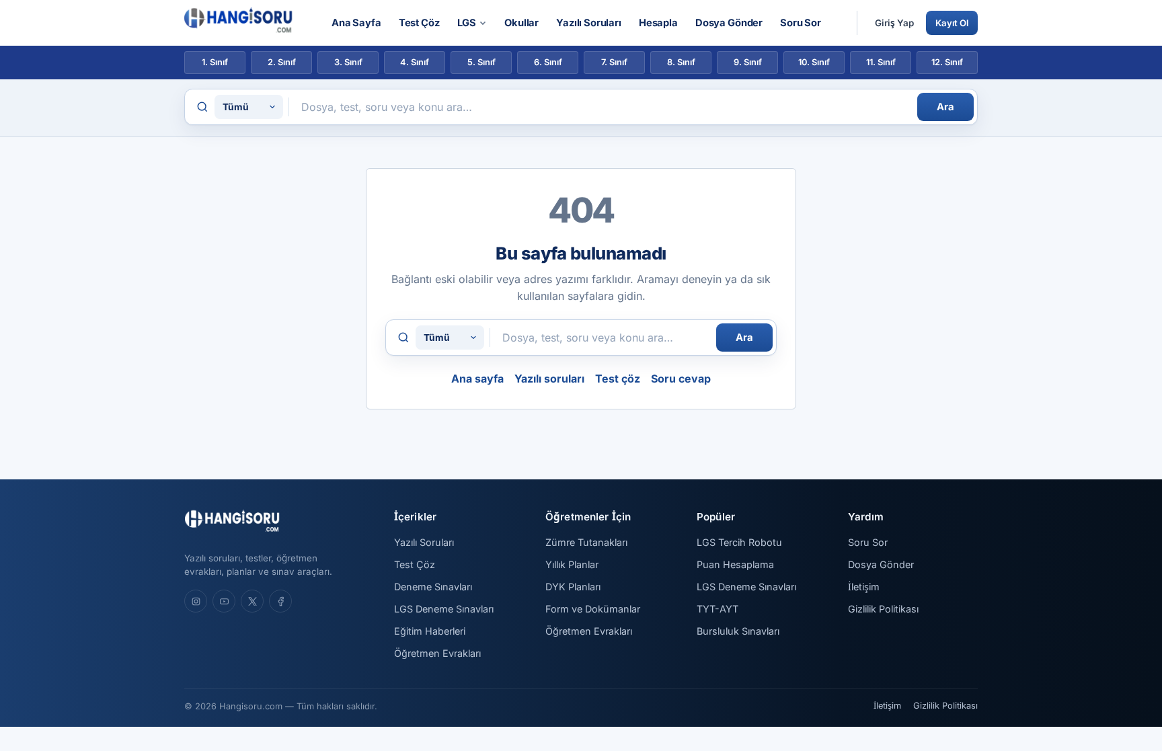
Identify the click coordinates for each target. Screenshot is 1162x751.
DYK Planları (573, 586)
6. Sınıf (548, 62)
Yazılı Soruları (588, 23)
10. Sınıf (814, 62)
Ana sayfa (477, 378)
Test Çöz (419, 23)
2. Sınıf (282, 62)
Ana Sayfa (356, 23)
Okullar (521, 23)
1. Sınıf (215, 62)
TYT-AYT (717, 609)
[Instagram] (195, 601)
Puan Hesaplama (735, 564)
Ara (945, 107)
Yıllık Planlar (571, 564)
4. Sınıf (414, 62)
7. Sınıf (614, 62)
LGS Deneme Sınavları (444, 609)
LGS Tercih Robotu (739, 542)
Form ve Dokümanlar (592, 609)
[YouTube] (223, 601)
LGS (467, 23)
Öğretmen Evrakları (437, 653)
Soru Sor (800, 23)
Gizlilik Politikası (883, 609)
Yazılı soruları (549, 378)
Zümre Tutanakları (586, 542)
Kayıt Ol (951, 22)
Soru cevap (681, 378)
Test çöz (617, 378)
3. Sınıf (348, 62)
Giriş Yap (894, 22)
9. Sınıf (748, 62)
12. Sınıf (947, 62)
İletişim (864, 586)
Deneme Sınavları (433, 586)
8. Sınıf (681, 62)
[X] (252, 601)
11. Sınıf (881, 62)
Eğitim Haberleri (429, 631)
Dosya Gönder (729, 23)
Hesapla (658, 23)
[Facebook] (280, 601)
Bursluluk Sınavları (738, 631)
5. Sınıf (481, 62)
